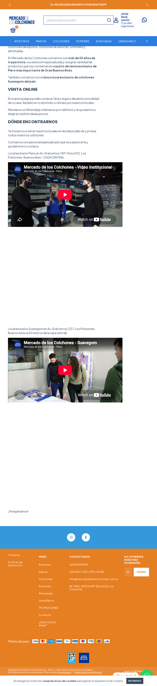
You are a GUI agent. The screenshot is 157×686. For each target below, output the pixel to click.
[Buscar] (108, 20)
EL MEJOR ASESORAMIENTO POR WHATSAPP (78, 4)
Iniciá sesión (125, 18)
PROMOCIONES (48, 607)
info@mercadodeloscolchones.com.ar (94, 579)
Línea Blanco (127, 41)
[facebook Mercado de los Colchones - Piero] (86, 537)
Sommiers (82, 41)
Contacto (14, 555)
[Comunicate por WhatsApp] (144, 20)
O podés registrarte (127, 25)
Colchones (61, 41)
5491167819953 (79, 564)
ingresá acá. (65, 672)
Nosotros (21, 41)
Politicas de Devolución (15, 564)
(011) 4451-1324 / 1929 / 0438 (87, 571)
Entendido (134, 681)
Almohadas (104, 41)
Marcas (41, 41)
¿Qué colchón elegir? (47, 624)
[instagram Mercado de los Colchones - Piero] (71, 537)
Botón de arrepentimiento (88, 672)
